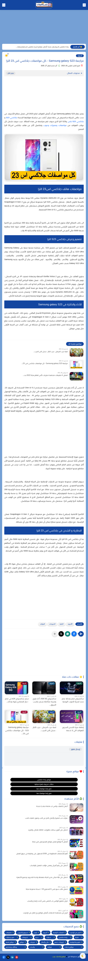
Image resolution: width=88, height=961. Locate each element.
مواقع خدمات (69, 947)
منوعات (32, 942)
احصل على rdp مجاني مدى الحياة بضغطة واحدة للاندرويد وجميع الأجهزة (42, 877)
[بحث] (3, 5)
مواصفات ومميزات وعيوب (54, 125)
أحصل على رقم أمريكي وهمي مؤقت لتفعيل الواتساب (49, 865)
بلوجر (35, 932)
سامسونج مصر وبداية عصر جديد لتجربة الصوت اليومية (73, 700)
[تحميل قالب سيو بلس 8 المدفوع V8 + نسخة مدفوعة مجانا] (76, 890)
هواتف (42, 624)
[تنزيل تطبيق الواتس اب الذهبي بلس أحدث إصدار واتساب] (76, 902)
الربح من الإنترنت (74, 932)
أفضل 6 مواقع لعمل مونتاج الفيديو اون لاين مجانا (50, 842)
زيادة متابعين (62, 937)
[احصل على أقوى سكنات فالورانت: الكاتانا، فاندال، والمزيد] (76, 831)
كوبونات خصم (59, 942)
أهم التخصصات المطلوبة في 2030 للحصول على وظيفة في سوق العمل (42, 853)
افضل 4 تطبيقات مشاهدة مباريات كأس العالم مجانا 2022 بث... (45, 375)
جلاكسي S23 (11, 118)
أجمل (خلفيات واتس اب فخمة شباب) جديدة (52, 806)
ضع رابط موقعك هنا (44, 789)
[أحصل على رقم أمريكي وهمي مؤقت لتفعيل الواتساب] (76, 866)
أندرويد (80, 56)
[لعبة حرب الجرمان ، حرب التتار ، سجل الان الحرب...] (76, 352)
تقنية (61, 624)
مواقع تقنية (10, 942)
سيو (36, 937)
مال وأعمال (45, 942)
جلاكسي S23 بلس (76, 121)
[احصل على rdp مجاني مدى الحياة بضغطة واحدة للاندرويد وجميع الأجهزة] (76, 878)
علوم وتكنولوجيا (75, 942)
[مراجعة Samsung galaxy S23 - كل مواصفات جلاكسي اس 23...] (76, 364)
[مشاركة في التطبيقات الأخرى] (54, 634)
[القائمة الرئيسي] (84, 5)
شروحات (52, 624)
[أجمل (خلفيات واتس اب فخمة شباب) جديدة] (76, 807)
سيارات (48, 937)
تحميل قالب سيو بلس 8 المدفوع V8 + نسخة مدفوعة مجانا (47, 889)
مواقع (22, 942)
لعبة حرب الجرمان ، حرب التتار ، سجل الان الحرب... (50, 351)
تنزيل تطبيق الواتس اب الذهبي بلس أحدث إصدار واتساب (47, 901)
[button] (74, 634)
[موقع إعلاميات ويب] (44, 5)
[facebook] (3, 957)
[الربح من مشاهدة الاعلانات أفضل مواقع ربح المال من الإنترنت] (76, 914)
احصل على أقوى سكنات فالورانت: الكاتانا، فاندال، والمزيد (48, 830)
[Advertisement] (44, 27)
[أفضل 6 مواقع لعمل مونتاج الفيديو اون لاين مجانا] (76, 843)
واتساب (32, 947)
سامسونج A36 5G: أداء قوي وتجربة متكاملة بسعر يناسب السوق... (44, 702)
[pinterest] (16, 957)
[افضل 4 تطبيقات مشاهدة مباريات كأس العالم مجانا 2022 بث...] (76, 376)
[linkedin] (12, 957)
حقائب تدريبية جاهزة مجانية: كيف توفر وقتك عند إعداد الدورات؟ (46, 47)
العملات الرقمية (58, 932)
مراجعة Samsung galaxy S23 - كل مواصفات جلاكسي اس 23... (44, 363)
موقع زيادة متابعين (44, 780)
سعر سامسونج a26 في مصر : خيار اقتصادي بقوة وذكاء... (17, 700)
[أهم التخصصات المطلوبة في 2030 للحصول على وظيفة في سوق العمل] (76, 854)
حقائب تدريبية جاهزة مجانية (44, 784)
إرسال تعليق (75, 749)
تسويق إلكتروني (22, 932)
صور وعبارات (10, 937)
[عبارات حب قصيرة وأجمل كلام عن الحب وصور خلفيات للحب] (76, 819)
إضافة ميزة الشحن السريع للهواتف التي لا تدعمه (73, 729)
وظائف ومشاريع (11, 947)
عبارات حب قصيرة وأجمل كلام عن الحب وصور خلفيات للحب (46, 818)
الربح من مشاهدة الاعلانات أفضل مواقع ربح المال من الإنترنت (45, 913)
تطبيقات (9, 932)
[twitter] (8, 957)
